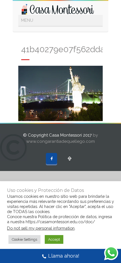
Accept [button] (54, 239)
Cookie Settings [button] (24, 239)
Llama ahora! (63, 256)
